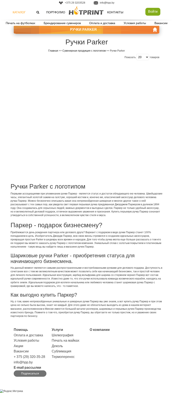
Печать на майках (65, 340)
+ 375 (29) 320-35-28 (29, 357)
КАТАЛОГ (19, 12)
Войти (153, 11)
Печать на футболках (20, 23)
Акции (18, 346)
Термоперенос (63, 357)
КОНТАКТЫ (115, 12)
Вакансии (161, 23)
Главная (53, 50)
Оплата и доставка (102, 23)
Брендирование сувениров (62, 23)
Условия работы (135, 23)
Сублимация (61, 351)
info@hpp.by (107, 2)
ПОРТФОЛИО (55, 12)
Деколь (57, 346)
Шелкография (62, 335)
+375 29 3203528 (75, 2)
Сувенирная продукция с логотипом (84, 50)
